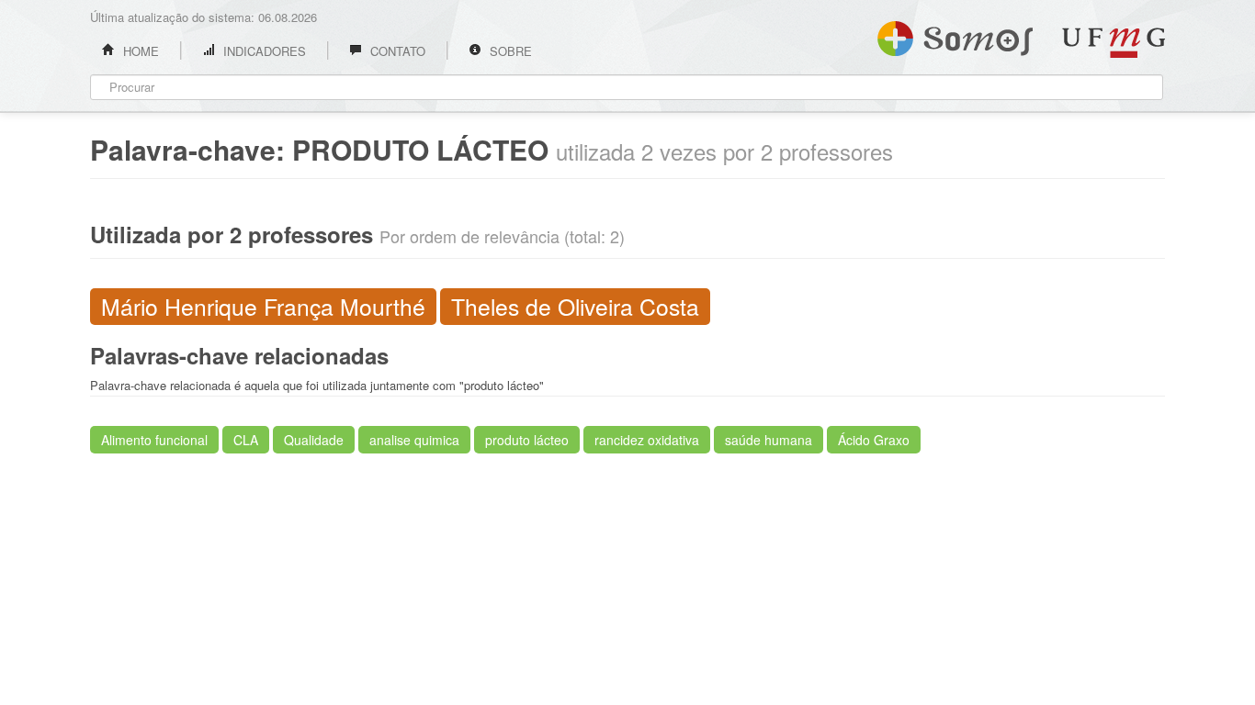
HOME (139, 51)
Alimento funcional (154, 440)
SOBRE (509, 51)
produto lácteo (527, 440)
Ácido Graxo (874, 440)
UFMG (1113, 43)
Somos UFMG (955, 35)
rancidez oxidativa (646, 440)
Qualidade (314, 440)
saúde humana (768, 440)
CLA (245, 440)
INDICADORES (263, 51)
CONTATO (396, 51)
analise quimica (414, 440)
